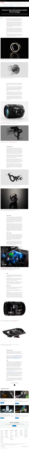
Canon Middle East (3, 446)
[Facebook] (22, 446)
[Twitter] (26, 446)
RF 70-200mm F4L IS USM (16, 357)
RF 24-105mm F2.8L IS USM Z (16, 358)
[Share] (14, 385)
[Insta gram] (23, 446)
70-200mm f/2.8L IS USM (17, 355)
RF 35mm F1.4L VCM (15, 320)
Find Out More (17, 403)
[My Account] (26, 2)
